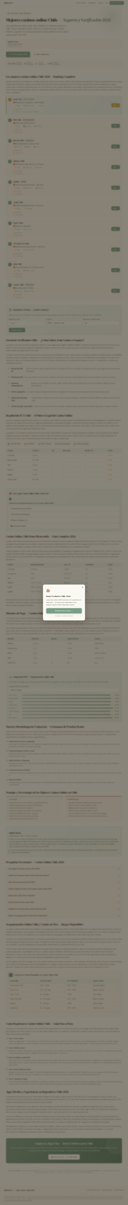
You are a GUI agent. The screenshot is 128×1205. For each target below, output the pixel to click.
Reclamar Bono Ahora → (64, 611)
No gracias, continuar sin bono (64, 616)
